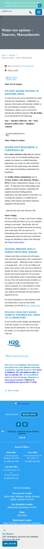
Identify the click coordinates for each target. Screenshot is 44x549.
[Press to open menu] (38, 12)
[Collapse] (4, 530)
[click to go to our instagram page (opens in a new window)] (25, 424)
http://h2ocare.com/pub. (14, 380)
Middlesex (20, 496)
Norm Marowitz (28, 66)
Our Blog (12, 55)
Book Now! (29, 414)
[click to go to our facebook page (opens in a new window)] (18, 424)
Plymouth (35, 496)
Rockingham (24, 507)
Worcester (21, 499)
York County (22, 515)
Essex (12, 496)
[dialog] (22, 536)
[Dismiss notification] (40, 5)
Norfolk (28, 496)
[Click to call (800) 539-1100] (30, 12)
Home (4, 55)
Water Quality (13, 70)
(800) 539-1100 (12, 414)
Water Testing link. (33, 305)
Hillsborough (13, 507)
